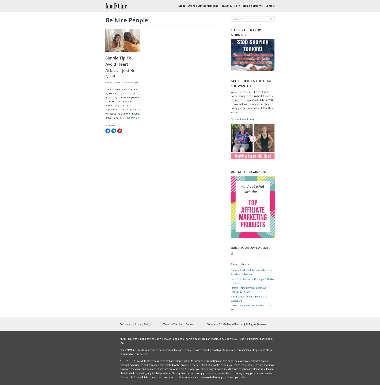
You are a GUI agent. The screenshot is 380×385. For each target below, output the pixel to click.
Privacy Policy (143, 324)
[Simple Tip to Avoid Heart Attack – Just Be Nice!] (122, 51)
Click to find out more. (243, 119)
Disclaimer (126, 324)
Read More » (132, 117)
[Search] (271, 19)
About (181, 5)
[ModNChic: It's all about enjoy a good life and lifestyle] (116, 6)
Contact (270, 5)
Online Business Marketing (203, 5)
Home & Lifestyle (253, 5)
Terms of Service (172, 324)
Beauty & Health (230, 5)
